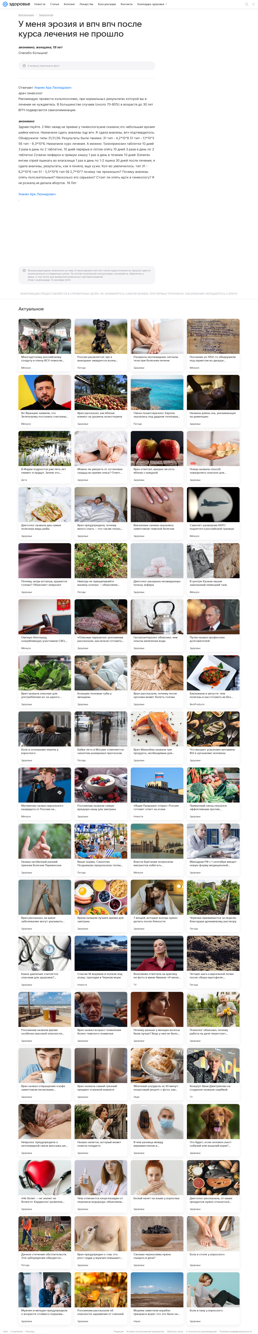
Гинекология (46, 14)
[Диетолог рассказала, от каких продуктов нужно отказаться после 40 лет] (213, 1186)
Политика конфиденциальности (235, 1331)
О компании (17, 1331)
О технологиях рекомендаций (201, 1331)
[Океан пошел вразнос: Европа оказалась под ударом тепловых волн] (157, 401)
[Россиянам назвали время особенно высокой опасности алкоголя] (44, 1018)
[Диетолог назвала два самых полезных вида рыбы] (44, 513)
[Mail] (5, 4)
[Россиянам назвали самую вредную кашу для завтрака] (101, 794)
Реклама (29, 1331)
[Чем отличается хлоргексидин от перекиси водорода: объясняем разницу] (101, 1186)
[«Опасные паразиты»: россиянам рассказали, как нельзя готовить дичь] (101, 625)
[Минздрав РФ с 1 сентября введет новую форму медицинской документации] (213, 850)
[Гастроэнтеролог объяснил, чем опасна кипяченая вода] (157, 625)
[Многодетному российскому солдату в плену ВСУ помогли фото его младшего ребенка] (44, 345)
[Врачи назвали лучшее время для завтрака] (101, 906)
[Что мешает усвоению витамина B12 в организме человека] (213, 737)
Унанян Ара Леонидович (52, 87)
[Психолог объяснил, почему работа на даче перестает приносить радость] (213, 1018)
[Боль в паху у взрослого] (213, 1298)
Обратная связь (175, 1331)
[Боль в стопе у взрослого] (213, 1242)
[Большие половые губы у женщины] (101, 681)
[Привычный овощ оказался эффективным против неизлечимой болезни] (213, 794)
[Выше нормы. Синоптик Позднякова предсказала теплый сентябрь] (101, 850)
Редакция (119, 1331)
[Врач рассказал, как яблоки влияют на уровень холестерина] (101, 401)
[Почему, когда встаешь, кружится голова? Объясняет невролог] (44, 569)
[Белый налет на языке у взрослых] (157, 1186)
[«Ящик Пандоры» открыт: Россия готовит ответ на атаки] (157, 794)
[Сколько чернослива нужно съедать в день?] (157, 1242)
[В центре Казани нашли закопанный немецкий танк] (213, 569)
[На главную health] (19, 4)
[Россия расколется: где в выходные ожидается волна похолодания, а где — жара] (101, 345)
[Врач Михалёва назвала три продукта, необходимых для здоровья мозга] (157, 737)
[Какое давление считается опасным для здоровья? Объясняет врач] (44, 962)
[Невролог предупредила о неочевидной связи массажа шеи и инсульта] (44, 1130)
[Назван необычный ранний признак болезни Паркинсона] (44, 850)
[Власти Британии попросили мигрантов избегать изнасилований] (157, 850)
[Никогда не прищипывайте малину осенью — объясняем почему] (101, 569)
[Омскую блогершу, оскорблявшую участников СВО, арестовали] (44, 625)
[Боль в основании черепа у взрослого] (44, 737)
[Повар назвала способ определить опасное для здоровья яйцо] (213, 457)
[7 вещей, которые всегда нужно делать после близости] (157, 906)
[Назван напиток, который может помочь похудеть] (101, 1130)
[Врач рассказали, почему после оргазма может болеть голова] (157, 681)
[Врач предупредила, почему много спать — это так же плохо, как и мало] (101, 513)
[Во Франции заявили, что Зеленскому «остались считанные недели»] (44, 401)
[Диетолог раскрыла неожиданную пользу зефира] (157, 569)
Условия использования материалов (145, 1331)
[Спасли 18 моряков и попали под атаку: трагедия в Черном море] (101, 962)
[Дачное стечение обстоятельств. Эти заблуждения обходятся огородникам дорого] (44, 1242)
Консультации (26, 14)
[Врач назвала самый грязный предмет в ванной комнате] (101, 1074)
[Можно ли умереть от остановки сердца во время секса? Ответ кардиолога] (101, 457)
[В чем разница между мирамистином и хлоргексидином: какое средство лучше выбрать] (157, 1130)
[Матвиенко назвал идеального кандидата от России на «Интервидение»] (44, 794)
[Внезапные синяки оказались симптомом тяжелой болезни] (157, 513)
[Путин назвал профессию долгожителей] (213, 625)
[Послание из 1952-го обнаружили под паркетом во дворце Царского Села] (213, 345)
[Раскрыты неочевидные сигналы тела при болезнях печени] (157, 345)
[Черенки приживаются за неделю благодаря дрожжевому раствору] (213, 906)
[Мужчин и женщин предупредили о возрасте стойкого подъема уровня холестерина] (44, 1298)
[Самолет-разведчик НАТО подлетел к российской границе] (213, 513)
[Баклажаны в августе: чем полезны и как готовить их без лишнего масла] (213, 681)
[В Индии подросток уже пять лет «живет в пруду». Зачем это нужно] (44, 457)
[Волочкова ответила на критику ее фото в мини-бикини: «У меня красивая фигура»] (157, 962)
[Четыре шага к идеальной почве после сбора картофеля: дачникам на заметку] (213, 962)
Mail (6, 1331)
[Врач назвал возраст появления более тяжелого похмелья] (101, 1018)
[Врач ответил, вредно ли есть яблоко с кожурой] (157, 457)
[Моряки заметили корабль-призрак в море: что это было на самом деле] (157, 1298)
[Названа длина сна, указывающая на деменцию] (213, 401)
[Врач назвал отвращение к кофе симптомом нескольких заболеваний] (44, 1074)
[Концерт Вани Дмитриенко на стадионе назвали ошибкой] (213, 1074)
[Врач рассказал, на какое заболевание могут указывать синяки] (44, 906)
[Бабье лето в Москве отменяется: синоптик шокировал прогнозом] (101, 737)
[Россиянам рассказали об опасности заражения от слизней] (101, 1298)
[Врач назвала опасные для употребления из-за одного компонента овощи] (44, 681)
